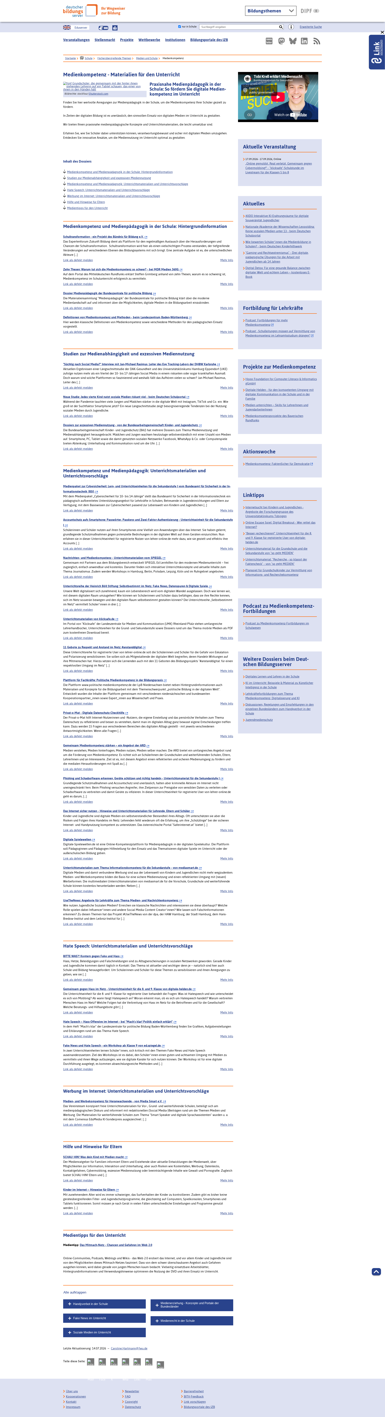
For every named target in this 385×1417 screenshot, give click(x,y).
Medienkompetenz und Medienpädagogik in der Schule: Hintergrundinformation (120, 171)
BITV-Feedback (194, 1396)
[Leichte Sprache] (115, 27)
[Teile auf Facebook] (102, 1361)
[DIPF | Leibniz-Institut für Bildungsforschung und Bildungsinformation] (310, 10)
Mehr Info (226, 260)
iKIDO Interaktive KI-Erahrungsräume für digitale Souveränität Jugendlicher (277, 218)
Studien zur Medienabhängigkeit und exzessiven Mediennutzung (109, 177)
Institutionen (175, 40)
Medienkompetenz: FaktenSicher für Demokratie (277, 463)
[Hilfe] (291, 27)
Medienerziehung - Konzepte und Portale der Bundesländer (190, 1304)
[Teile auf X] (114, 1361)
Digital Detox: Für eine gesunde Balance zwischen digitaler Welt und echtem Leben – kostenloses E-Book (277, 272)
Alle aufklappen (74, 1292)
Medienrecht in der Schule (178, 1320)
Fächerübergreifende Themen (114, 58)
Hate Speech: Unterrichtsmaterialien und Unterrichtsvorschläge (108, 189)
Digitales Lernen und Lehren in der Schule (272, 676)
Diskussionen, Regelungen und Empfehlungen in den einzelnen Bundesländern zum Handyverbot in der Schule (279, 709)
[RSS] (316, 41)
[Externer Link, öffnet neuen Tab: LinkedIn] (304, 41)
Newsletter (132, 1391)
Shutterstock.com (98, 93)
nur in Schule (189, 26)
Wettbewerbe (149, 40)
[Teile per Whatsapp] (125, 1361)
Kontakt (71, 1401)
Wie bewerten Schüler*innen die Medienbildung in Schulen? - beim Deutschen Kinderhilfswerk (278, 244)
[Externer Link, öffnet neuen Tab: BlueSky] (293, 41)
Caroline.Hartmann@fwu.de (129, 1348)
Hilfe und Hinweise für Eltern (86, 201)
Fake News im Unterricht (89, 1318)
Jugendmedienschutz (259, 719)
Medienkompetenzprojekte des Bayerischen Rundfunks (274, 418)
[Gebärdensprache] (103, 27)
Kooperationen (76, 1396)
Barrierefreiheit (194, 1391)
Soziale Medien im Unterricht (92, 1332)
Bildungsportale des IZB (209, 40)
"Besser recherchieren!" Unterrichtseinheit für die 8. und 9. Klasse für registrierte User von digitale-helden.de (278, 538)
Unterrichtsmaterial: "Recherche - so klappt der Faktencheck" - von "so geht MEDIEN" (276, 561)
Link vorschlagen (195, 1401)
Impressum (73, 1407)
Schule (88, 58)
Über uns (72, 1391)
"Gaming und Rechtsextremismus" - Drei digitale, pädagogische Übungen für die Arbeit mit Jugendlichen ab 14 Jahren (277, 257)
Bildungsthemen (264, 10)
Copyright (131, 1401)
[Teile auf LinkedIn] (137, 1361)
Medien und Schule (147, 58)
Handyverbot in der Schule (90, 1304)
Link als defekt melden (78, 260)
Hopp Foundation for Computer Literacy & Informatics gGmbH (281, 381)
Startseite (70, 58)
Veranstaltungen (76, 40)
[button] (376, 1271)
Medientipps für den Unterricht (87, 207)
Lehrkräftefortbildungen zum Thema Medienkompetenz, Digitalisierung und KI (272, 696)
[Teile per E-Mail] (148, 1361)
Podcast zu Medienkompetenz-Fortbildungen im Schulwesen (277, 625)
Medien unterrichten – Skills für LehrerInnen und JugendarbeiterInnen (276, 407)
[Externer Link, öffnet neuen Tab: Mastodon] (281, 41)
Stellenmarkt (105, 40)
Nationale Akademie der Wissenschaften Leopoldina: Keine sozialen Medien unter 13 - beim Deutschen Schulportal (280, 231)
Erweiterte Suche (311, 26)
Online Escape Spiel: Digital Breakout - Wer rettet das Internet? (280, 525)
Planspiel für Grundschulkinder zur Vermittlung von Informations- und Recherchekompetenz (278, 572)
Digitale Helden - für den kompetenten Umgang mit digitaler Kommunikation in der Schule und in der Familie (279, 394)
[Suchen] (281, 26)
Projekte (127, 40)
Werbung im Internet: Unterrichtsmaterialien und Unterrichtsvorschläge (113, 195)
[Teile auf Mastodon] (90, 1361)
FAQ (128, 1396)
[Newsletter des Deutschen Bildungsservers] (269, 41)
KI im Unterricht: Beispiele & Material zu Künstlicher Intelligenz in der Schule (279, 685)
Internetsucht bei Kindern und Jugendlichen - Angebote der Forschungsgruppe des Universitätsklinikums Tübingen (274, 512)
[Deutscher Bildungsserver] (94, 10)
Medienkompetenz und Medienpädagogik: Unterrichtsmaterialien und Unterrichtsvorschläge (127, 183)
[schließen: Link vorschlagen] (382, 32)
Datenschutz (133, 1407)
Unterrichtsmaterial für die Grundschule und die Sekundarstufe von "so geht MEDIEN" (276, 551)
